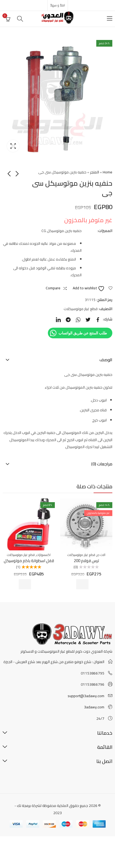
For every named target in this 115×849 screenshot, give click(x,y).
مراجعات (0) (101, 464)
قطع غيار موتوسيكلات (81, 308)
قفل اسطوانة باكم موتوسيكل (29, 560)
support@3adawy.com (86, 695)
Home (107, 172)
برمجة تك (24, 805)
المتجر (94, 172)
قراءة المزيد (82, 584)
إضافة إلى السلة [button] (25, 584)
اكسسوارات (43, 555)
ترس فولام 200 (86, 560)
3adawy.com (94, 707)
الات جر (101, 555)
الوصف (105, 360)
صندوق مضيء (13, 146)
